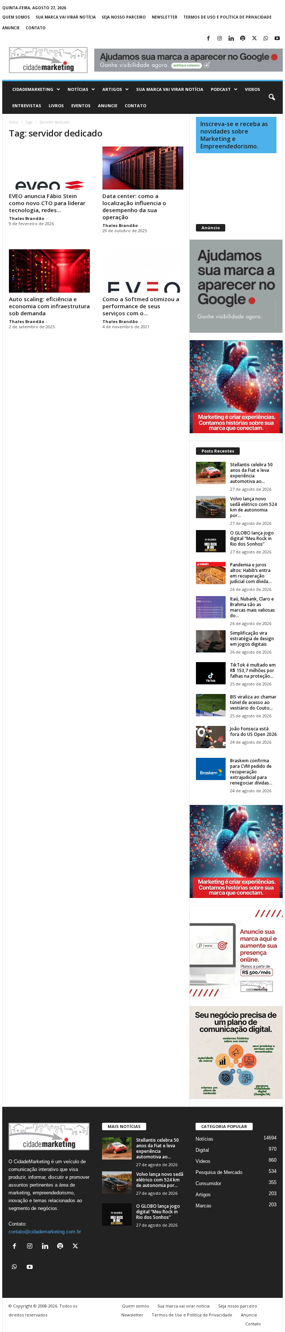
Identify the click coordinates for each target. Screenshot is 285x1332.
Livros (56, 105)
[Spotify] (242, 38)
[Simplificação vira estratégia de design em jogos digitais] (211, 641)
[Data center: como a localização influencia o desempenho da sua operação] (142, 168)
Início (13, 122)
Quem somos (16, 17)
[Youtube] (277, 38)
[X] (254, 38)
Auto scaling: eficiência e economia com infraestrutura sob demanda (49, 306)
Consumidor (208, 1183)
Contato (36, 27)
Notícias (78, 89)
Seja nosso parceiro (124, 17)
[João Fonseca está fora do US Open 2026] (211, 737)
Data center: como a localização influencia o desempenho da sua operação (134, 206)
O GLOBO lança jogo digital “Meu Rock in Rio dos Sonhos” (252, 538)
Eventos (81, 105)
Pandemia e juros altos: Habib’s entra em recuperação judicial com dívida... (251, 573)
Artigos (112, 89)
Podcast (221, 89)
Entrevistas (26, 105)
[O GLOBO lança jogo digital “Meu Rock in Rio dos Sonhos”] (211, 541)
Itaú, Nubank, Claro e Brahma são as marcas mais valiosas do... (252, 607)
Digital (202, 1150)
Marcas (204, 1205)
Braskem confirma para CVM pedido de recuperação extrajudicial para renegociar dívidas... (251, 771)
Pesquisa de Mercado (219, 1172)
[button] (271, 97)
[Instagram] (219, 38)
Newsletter (164, 17)
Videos (252, 89)
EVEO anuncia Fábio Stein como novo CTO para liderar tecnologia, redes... (47, 203)
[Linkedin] (231, 38)
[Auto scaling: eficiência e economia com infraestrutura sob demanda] (49, 270)
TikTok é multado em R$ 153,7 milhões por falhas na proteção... (253, 670)
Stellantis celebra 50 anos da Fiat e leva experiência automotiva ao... (251, 472)
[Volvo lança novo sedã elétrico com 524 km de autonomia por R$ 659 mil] (211, 507)
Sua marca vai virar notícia (66, 17)
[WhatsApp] (265, 38)
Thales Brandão (26, 218)
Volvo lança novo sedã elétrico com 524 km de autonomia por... (253, 507)
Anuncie (11, 27)
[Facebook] (208, 38)
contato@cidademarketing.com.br (45, 1231)
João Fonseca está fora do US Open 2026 (253, 731)
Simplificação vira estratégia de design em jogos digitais (252, 638)
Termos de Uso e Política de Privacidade (227, 17)
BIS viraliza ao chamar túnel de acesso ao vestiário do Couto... (253, 702)
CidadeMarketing (32, 89)
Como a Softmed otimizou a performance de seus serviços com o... (140, 306)
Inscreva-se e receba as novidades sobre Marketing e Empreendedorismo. (234, 135)
